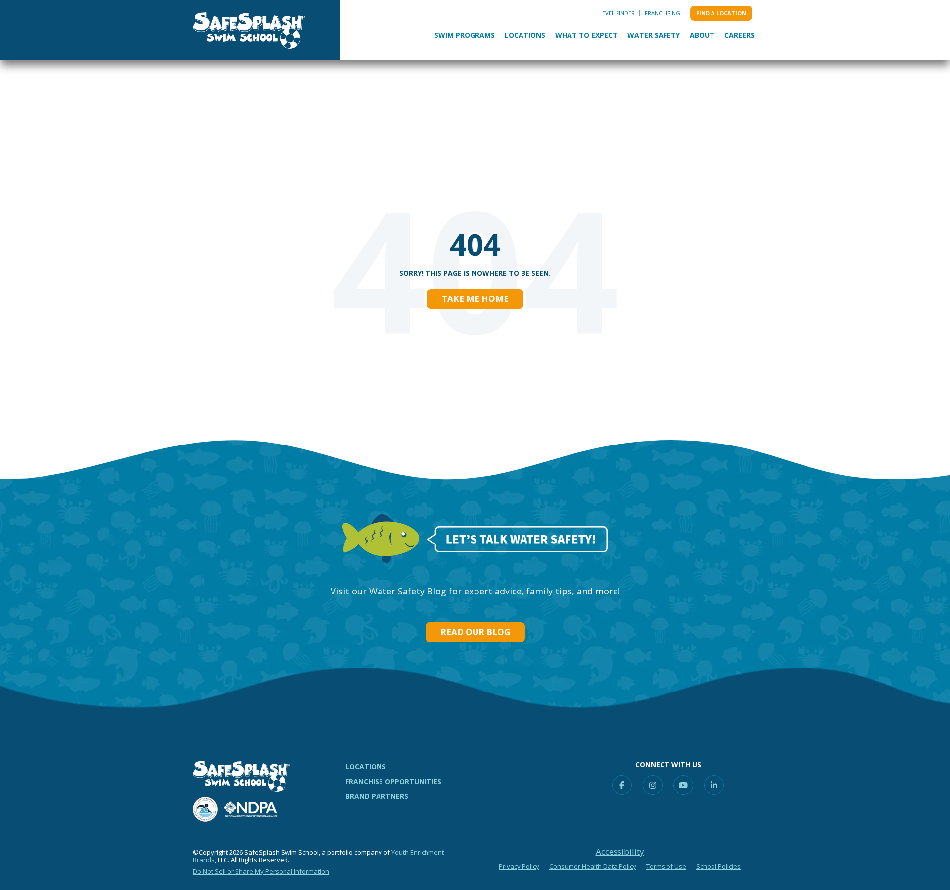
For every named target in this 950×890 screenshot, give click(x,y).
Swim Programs (464, 35)
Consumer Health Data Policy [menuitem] (592, 866)
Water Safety (653, 35)
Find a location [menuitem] (721, 13)
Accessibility (620, 852)
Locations (525, 35)
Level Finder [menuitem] (617, 13)
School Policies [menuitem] (718, 866)
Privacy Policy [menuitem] (519, 866)
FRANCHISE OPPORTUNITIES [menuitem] (393, 781)
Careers (739, 35)
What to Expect (586, 35)
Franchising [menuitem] (662, 13)
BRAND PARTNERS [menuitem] (376, 796)
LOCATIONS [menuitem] (365, 766)
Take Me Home (475, 298)
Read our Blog (475, 632)
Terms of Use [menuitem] (666, 866)
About (702, 35)
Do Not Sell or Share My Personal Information (261, 871)
